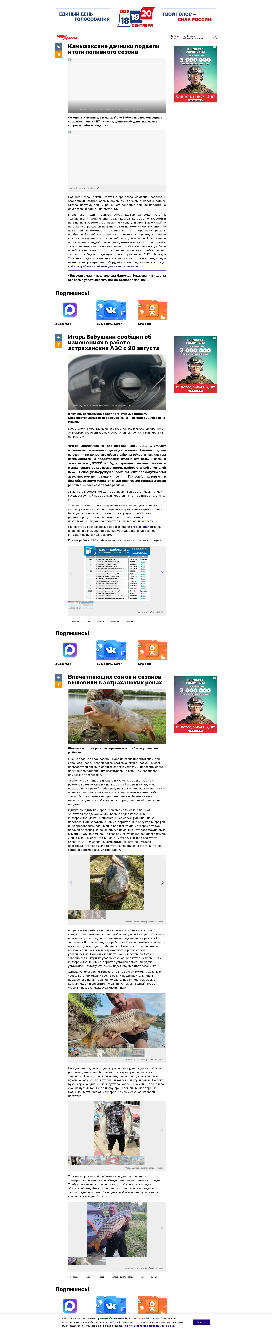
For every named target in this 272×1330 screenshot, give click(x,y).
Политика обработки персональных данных (149, 1325)
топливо (115, 621)
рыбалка (74, 1277)
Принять (201, 1322)
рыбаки (100, 1277)
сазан (154, 1277)
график (129, 621)
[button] (162, 573)
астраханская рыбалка (122, 1277)
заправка (74, 621)
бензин (100, 621)
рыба (88, 1277)
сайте (158, 509)
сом (142, 1277)
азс (88, 621)
